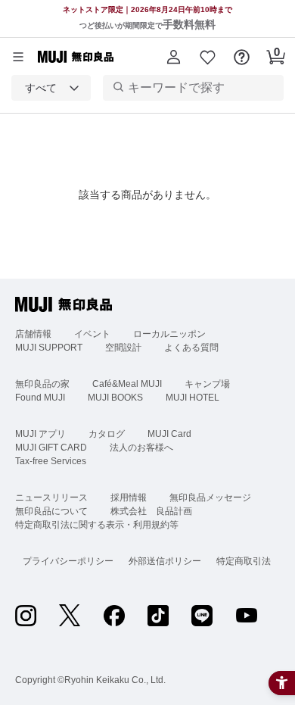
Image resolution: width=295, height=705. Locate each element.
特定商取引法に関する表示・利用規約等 (97, 524)
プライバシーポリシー (68, 561)
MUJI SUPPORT (48, 347)
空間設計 (123, 347)
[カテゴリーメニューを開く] (18, 57)
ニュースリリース (51, 497)
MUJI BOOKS (115, 397)
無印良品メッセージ (210, 497)
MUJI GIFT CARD (51, 447)
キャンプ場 (207, 384)
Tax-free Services (50, 461)
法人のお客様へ (141, 447)
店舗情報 (33, 334)
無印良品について (51, 511)
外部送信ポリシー (165, 561)
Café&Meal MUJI (127, 384)
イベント (92, 334)
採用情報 (128, 497)
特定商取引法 (243, 561)
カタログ (106, 434)
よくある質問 (191, 347)
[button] (173, 57)
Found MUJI (40, 397)
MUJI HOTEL (192, 397)
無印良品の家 (42, 384)
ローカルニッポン (169, 334)
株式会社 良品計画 (151, 511)
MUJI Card (169, 434)
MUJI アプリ (40, 434)
